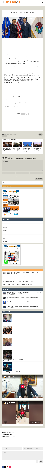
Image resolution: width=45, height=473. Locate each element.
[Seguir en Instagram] (10, 467)
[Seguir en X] (5, 467)
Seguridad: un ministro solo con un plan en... (12, 322)
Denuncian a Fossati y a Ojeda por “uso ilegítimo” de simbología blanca (7, 149)
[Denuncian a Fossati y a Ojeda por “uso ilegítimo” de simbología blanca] (7, 144)
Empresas (5, 230)
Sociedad (5, 224)
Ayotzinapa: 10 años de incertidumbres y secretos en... (13, 359)
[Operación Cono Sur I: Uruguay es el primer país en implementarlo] (37, 144)
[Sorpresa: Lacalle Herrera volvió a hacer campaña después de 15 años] (17, 144)
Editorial (5, 241)
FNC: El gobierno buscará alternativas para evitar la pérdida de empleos (17, 278)
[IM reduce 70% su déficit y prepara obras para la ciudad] (27, 144)
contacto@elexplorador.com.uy (10, 436)
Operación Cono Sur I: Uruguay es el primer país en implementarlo (37, 149)
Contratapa (5, 238)
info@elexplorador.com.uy (10, 438)
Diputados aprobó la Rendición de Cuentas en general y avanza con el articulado (18, 284)
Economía (5, 227)
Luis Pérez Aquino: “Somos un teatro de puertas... (12, 347)
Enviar (41, 461)
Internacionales (6, 235)
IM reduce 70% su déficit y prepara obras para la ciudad (27, 149)
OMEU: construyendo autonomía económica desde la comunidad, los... (17, 335)
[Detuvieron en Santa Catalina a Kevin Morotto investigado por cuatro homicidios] (4, 298)
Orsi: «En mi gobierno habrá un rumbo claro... (12, 371)
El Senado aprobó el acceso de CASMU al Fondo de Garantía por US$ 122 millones (18, 281)
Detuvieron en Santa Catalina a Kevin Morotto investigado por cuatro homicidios (19, 276)
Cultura (4, 233)
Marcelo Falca (20, 14)
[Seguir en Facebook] (3, 467)
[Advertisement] (22, 123)
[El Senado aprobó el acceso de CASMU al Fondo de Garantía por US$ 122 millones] (4, 307)
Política (29, 14)
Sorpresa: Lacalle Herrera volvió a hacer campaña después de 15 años (17, 149)
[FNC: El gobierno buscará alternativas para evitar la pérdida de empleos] (4, 302)
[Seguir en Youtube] (7, 467)
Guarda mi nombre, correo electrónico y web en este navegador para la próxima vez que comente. (20, 176)
